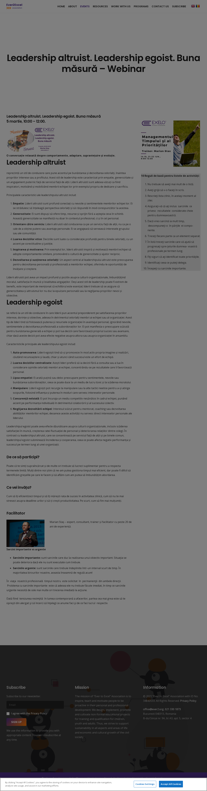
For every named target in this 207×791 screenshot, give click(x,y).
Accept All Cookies (171, 784)
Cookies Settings (145, 784)
